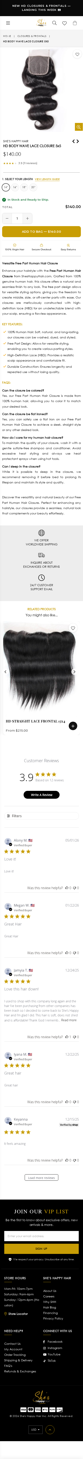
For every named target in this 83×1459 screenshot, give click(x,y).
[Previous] (73, 140)
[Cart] (75, 23)
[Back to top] (50, 1429)
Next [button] (74, 672)
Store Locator (18, 1314)
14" (6, 187)
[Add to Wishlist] (77, 54)
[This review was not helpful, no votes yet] (74, 888)
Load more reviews (41, 1178)
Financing (50, 1313)
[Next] (78, 140)
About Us (49, 1291)
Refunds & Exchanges (20, 1371)
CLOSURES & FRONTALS (31, 36)
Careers (48, 1296)
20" (33, 187)
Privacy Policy (53, 1318)
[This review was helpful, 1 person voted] (66, 1037)
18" (24, 187)
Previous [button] (5, 672)
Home (7, 36)
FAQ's (8, 1366)
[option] (40, 678)
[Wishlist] (64, 23)
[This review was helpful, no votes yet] (66, 888)
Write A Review (41, 795)
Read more (69, 1020)
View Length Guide (47, 179)
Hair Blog (49, 1307)
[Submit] (54, 23)
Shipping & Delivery (18, 1360)
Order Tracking (15, 1355)
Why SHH (49, 1302)
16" (15, 187)
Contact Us (12, 1344)
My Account (13, 1349)
